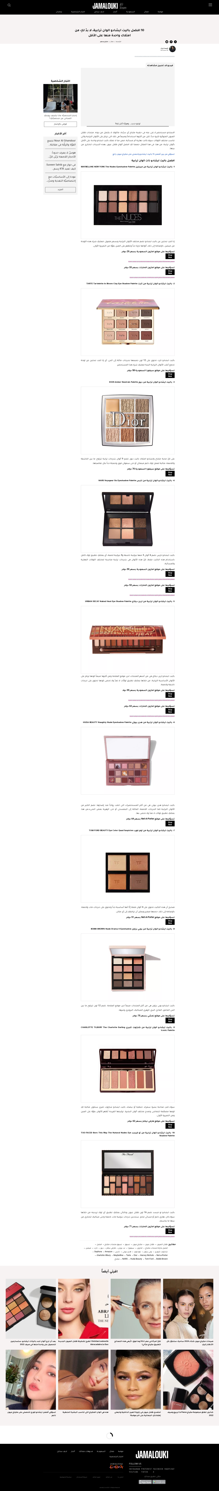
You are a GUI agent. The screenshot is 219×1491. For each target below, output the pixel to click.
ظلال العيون (162, 1244)
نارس (117, 1251)
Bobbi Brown (162, 1259)
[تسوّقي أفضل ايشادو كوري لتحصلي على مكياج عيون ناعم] (31, 1380)
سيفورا (131, 1248)
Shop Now (170, 256)
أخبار (115, 12)
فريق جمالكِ (96, 1477)
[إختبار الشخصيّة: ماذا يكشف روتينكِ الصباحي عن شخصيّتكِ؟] (60, 98)
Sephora (98, 1251)
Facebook (158, 1469)
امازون (139, 1248)
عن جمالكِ (109, 1477)
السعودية (130, 12)
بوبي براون (147, 1251)
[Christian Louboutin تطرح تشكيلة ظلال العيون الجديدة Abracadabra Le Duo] (83, 1309)
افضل (99, 1244)
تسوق (127, 1244)
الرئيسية (118, 41)
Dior (135, 1255)
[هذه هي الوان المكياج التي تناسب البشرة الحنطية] (83, 1380)
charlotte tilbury (103, 1255)
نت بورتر (121, 1248)
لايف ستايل (99, 12)
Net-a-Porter (162, 1255)
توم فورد (137, 1251)
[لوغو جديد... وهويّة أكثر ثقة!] (127, 94)
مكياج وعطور (104, 41)
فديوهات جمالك (86, 1452)
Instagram (134, 1469)
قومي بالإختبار (60, 124)
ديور (102, 1248)
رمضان (59, 12)
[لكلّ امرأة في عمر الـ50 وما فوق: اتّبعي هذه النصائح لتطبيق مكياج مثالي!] (136, 1309)
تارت (95, 1248)
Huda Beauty (136, 1259)
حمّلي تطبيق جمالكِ (152, 1477)
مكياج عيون (137, 1244)
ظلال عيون (149, 1244)
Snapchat (169, 1469)
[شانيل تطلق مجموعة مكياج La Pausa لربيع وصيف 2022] (188, 1380)
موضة (160, 12)
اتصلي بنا (120, 1477)
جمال (146, 12)
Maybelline (118, 1255)
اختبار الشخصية (78, 12)
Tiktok (144, 1472)
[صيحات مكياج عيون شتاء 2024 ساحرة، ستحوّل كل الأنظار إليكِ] (188, 1309)
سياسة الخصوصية (66, 1477)
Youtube (133, 1472)
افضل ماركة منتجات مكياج (156, 1248)
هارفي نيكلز (111, 1248)
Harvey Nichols (147, 1255)
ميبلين (88, 1248)
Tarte (128, 1255)
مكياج (117, 1259)
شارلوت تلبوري (161, 1251)
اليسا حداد (164, 48)
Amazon (108, 1251)
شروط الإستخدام (81, 1477)
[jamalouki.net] (109, 6)
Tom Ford (149, 1259)
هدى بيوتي (126, 1251)
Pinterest (146, 1469)
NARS (125, 1259)
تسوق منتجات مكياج (113, 1244)
